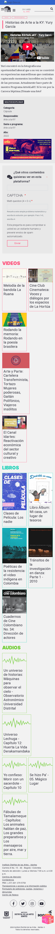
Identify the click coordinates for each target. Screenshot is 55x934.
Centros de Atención (11, 876)
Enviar (17, 243)
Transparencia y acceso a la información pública (24, 885)
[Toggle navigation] (14, 10)
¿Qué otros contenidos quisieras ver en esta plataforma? (28, 177)
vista (14, 290)
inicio (6, 17)
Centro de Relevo (10, 894)
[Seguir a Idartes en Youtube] (41, 903)
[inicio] (6, 9)
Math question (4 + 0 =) (19, 201)
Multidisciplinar (19, 17)
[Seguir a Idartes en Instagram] (32, 903)
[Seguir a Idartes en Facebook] (13, 903)
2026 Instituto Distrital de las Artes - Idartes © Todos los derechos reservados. (27, 928)
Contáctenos (8, 879)
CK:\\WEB (26, 9)
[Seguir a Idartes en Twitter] (22, 903)
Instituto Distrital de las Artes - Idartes (19, 864)
